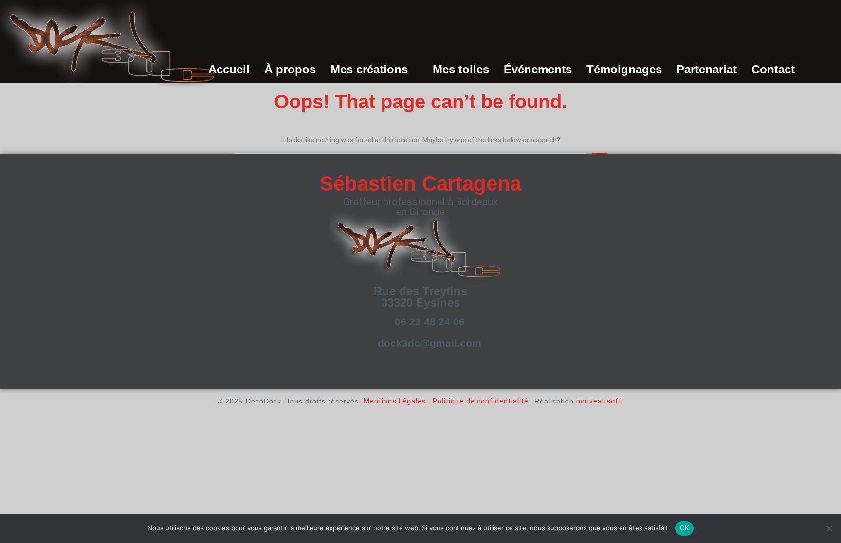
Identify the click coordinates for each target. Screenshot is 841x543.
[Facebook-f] (406, 372)
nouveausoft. (599, 401)
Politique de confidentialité (481, 401)
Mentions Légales (395, 401)
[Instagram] (430, 372)
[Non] (829, 528)
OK (684, 528)
